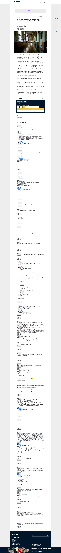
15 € (21, 106)
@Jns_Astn (22, 29)
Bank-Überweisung (31, 111)
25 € (24, 106)
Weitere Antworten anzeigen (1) (24, 159)
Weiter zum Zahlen (30, 109)
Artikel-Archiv (34, 537)
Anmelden (33, 541)
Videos (33, 2)
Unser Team (14, 539)
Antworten (19, 133)
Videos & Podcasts (34, 538)
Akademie (13, 541)
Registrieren (33, 542)
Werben (37, 2)
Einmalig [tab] (19, 101)
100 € (30, 106)
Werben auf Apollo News (16, 544)
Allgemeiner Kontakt (15, 543)
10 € (18, 106)
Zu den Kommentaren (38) (38, 98)
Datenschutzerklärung (35, 546)
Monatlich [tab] (24, 101)
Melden (21, 135)
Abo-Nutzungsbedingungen (36, 545)
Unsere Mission (14, 540)
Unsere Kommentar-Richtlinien (36, 544)
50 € (26, 106)
